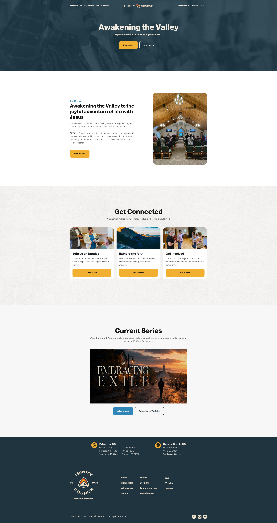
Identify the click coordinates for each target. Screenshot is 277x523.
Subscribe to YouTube (149, 411)
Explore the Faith (91, 6)
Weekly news (147, 493)
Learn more (138, 273)
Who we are (79, 154)
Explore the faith (149, 487)
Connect (105, 6)
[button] (76, 6)
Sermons (144, 482)
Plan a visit (128, 45)
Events (195, 6)
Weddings (170, 483)
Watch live (149, 45)
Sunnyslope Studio (117, 516)
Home (124, 477)
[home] (138, 5)
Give (203, 6)
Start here (185, 273)
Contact (169, 488)
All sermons (123, 411)
